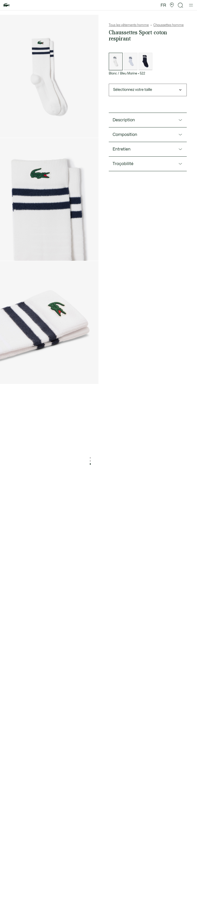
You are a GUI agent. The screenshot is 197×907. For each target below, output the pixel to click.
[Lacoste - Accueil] (6, 5)
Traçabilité (123, 164)
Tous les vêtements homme (129, 25)
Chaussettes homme (168, 25)
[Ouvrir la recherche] (180, 5)
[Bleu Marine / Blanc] (145, 61)
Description (124, 120)
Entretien (122, 149)
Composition (125, 135)
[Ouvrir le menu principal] (191, 5)
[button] (172, 5)
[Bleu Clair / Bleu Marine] (130, 61)
